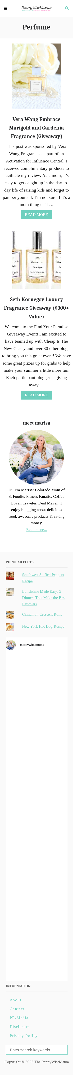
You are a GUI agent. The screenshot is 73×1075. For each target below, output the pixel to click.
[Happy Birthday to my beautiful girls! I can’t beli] (37, 852)
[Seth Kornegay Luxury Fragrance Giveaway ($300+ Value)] (36, 258)
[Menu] (6, 8)
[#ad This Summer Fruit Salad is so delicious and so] (37, 744)
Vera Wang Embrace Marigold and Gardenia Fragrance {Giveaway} (36, 128)
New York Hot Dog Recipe (43, 626)
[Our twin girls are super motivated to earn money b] (37, 959)
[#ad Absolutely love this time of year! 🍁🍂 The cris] (37, 923)
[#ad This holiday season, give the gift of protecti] (37, 780)
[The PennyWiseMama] (36, 8)
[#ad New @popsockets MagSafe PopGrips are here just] (37, 816)
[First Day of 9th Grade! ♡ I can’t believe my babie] (37, 672)
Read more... (36, 529)
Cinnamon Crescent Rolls (42, 614)
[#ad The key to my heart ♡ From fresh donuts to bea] (37, 708)
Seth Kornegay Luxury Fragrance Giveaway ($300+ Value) (36, 308)
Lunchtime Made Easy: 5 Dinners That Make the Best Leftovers (43, 597)
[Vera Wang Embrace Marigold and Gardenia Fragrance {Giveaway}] (36, 78)
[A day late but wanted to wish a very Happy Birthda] (37, 887)
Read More (38, 215)
